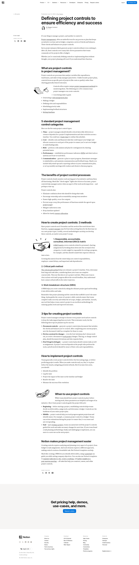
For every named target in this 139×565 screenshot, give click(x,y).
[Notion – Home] (3, 2)
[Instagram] (20, 542)
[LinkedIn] (18, 41)
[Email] (24, 41)
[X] (15, 41)
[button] (41, 90)
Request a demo (69, 511)
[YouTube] (31, 542)
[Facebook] (21, 41)
